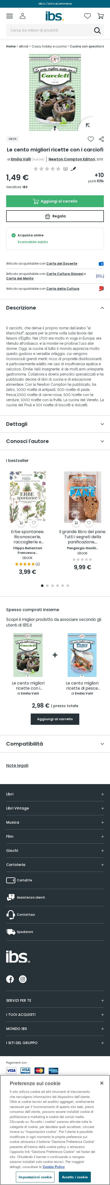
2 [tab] (47, 586)
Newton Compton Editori (72, 159)
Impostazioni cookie (35, 1176)
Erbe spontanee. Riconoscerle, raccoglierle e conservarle (27, 537)
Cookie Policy (54, 1166)
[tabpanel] (55, 92)
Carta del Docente (61, 263)
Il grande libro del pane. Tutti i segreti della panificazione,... (82, 537)
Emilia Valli (21, 159)
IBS (25, 187)
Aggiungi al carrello (59, 201)
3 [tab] (52, 586)
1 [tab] (55, 127)
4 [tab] (58, 586)
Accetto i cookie (75, 1176)
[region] (55, 1130)
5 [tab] (63, 586)
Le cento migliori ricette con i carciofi (28, 686)
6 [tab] (68, 586)
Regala (59, 216)
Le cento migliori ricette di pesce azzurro (82, 686)
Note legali (17, 765)
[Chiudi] (101, 1083)
